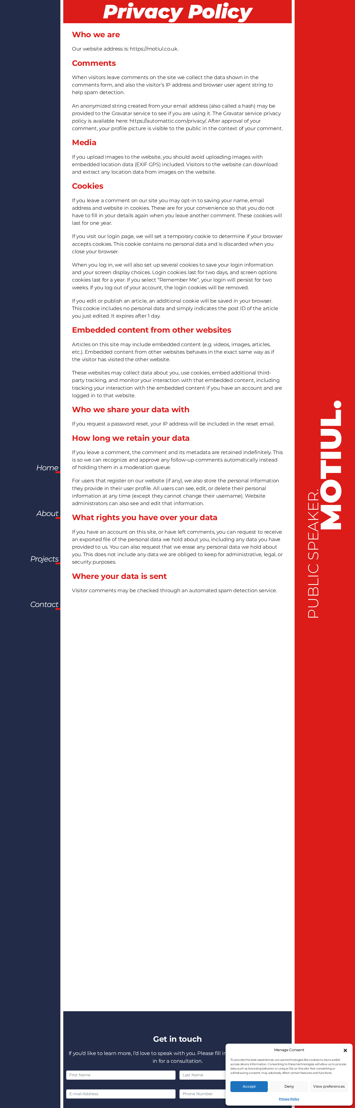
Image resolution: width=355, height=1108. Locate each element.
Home (47, 467)
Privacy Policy (289, 1099)
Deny (289, 1086)
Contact (44, 604)
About (47, 513)
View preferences (329, 1086)
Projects (44, 558)
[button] (345, 1050)
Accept (249, 1086)
